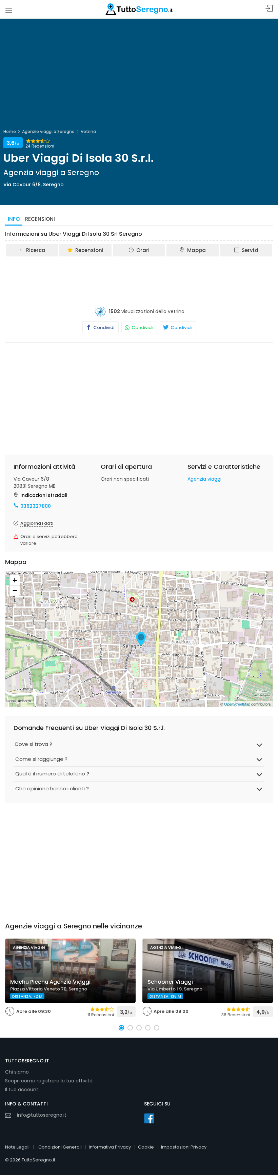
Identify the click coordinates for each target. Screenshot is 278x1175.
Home (9, 131)
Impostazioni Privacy (183, 1147)
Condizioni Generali (60, 1147)
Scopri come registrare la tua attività (49, 1081)
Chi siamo (17, 1072)
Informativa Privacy (110, 1147)
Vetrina (88, 131)
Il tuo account (21, 1089)
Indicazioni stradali (43, 495)
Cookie (146, 1147)
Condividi (103, 327)
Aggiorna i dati (36, 523)
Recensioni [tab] (40, 219)
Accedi (269, 9)
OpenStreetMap (237, 704)
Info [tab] (14, 219)
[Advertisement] (139, 276)
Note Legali (17, 1147)
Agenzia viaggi (204, 479)
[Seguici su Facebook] (149, 1118)
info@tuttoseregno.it (41, 1115)
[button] (121, 1027)
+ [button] (15, 580)
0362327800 (35, 506)
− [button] (15, 590)
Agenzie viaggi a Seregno (48, 131)
